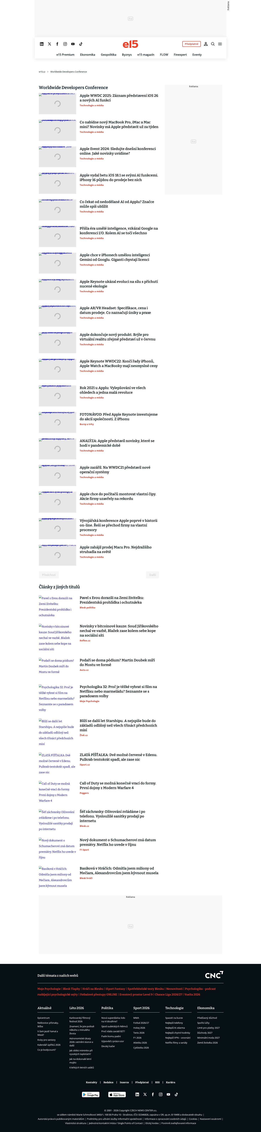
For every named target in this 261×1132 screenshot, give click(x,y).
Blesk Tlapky (71, 988)
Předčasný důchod (207, 1017)
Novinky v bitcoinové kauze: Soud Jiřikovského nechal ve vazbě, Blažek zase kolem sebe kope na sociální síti (119, 630)
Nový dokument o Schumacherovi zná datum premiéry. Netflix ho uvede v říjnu (118, 842)
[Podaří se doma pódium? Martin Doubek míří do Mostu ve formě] (57, 668)
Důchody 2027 (204, 1032)
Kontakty (91, 1082)
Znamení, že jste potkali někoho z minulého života (81, 1030)
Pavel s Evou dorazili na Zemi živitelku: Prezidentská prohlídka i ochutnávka (112, 600)
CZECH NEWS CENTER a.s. (143, 1110)
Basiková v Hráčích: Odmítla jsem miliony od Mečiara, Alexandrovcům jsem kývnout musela (119, 870)
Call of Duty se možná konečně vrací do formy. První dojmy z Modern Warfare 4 (118, 785)
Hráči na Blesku (92, 988)
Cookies (193, 1118)
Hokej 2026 (139, 1027)
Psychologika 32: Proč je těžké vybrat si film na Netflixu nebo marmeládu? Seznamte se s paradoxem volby (118, 691)
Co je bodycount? (46, 1049)
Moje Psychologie (49, 988)
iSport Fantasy (115, 988)
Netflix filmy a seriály (176, 1042)
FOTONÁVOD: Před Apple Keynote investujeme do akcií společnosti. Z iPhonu (119, 416)
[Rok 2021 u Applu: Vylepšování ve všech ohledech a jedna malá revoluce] (57, 395)
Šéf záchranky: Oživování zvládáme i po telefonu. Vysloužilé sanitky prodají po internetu (112, 816)
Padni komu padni (111, 1036)
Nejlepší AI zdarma (175, 1027)
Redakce (108, 1082)
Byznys (127, 54)
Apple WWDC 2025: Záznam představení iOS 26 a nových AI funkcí (119, 97)
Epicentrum (43, 1017)
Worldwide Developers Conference (68, 71)
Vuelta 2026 (192, 994)
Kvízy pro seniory (46, 1039)
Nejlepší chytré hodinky (177, 1032)
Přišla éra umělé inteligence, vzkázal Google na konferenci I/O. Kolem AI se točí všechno (119, 230)
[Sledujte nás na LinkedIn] (42, 44)
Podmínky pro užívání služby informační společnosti (114, 1118)
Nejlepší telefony (174, 1022)
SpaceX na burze (174, 1017)
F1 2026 (137, 1037)
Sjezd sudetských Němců (114, 1026)
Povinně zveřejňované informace (178, 1123)
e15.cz (42, 71)
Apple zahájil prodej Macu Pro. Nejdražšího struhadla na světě (116, 549)
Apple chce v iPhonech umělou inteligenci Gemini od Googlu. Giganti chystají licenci (115, 257)
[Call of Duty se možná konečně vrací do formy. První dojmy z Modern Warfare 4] (57, 792)
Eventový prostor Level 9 (136, 994)
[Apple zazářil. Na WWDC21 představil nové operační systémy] (57, 475)
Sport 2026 (141, 1008)
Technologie (174, 1008)
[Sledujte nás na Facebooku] (57, 44)
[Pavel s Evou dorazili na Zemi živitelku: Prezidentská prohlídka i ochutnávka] (57, 606)
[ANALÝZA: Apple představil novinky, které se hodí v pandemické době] (57, 449)
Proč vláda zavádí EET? (113, 1031)
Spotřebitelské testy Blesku (145, 988)
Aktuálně (44, 1008)
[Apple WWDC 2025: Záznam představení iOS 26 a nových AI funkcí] (57, 103)
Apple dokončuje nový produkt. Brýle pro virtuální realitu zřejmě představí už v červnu (118, 336)
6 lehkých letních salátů (81, 1067)
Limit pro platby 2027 (208, 1027)
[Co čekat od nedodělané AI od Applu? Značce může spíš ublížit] (57, 209)
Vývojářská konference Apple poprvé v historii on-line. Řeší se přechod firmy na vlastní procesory (118, 525)
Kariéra (170, 1082)
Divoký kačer (108, 1046)
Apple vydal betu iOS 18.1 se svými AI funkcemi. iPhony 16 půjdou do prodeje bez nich (119, 177)
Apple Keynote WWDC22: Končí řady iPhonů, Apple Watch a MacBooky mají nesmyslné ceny (119, 363)
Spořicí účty (203, 1022)
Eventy (197, 54)
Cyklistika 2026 (141, 1047)
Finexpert (180, 54)
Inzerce (124, 1082)
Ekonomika (87, 54)
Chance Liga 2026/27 (168, 994)
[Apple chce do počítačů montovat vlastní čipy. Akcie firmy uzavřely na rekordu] (57, 502)
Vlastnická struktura (75, 1123)
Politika (107, 1008)
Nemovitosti (174, 988)
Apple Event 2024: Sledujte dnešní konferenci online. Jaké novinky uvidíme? (118, 151)
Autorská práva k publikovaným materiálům (61, 1118)
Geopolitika (108, 54)
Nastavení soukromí (210, 1118)
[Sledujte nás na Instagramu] (65, 44)
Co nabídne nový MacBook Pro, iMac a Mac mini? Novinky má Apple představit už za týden (119, 124)
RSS (157, 1082)
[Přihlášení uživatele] (205, 44)
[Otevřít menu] (220, 44)
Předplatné (142, 1082)
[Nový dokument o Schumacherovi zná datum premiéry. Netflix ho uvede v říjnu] (57, 849)
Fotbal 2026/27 (141, 1022)
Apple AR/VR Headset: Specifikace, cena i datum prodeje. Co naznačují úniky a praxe (115, 310)
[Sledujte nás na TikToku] (81, 44)
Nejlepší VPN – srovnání (177, 1037)
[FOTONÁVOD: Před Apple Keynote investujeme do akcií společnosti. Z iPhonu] (57, 422)
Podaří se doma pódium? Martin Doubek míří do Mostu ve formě (117, 662)
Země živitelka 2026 (207, 1042)
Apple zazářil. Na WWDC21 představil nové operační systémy (115, 469)
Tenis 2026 (138, 1032)
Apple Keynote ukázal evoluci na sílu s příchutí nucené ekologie (119, 283)
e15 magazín (145, 54)
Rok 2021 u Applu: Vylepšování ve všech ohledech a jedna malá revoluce (113, 390)
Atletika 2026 (140, 1042)
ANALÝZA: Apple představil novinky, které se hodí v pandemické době (117, 443)
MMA (136, 1017)
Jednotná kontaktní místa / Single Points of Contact (116, 1123)
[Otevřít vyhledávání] (212, 44)
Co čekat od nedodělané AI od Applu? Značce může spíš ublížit (117, 204)
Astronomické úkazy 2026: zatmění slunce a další (81, 1042)
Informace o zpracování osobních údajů (165, 1118)
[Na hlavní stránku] (130, 44)
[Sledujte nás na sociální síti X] (49, 44)
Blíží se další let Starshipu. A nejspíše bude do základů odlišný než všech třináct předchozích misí (118, 725)
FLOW (164, 54)
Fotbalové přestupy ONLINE (98, 994)
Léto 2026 (76, 1008)
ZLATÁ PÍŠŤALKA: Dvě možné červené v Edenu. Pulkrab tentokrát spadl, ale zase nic (118, 757)
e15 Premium (65, 54)
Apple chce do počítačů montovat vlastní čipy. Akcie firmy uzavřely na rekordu (118, 496)
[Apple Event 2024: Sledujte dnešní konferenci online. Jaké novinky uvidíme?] (57, 156)
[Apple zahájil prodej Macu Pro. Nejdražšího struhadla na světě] (57, 555)
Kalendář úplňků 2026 (48, 1044)
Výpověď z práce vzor (112, 1041)
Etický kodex (152, 1123)
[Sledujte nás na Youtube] (73, 44)
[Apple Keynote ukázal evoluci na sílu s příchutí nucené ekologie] (57, 289)
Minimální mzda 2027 (208, 1037)
